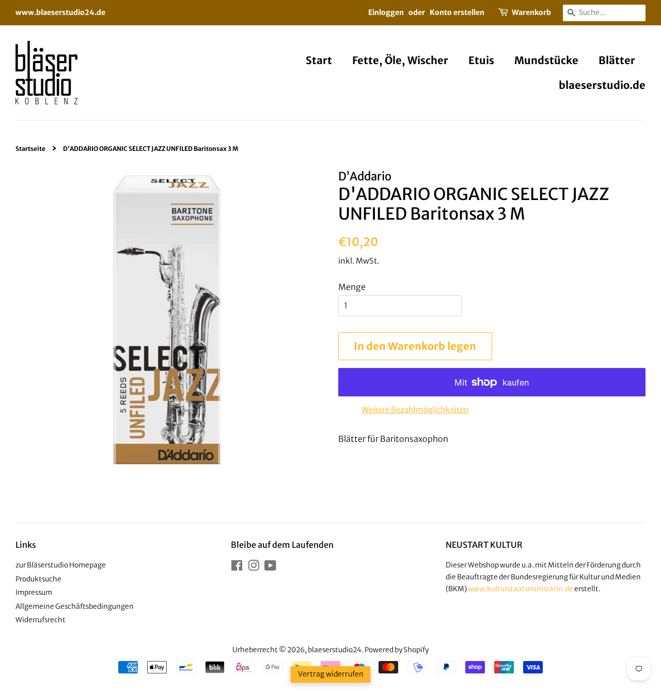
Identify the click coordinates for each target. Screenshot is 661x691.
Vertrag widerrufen (331, 674)
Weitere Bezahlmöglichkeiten (415, 409)
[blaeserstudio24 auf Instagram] (253, 567)
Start (319, 60)
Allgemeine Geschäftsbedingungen (74, 606)
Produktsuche (38, 579)
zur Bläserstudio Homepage (60, 565)
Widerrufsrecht (40, 620)
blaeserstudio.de (602, 85)
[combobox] (604, 13)
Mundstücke (546, 60)
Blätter (617, 60)
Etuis (481, 60)
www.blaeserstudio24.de (60, 12)
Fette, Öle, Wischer (400, 60)
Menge (352, 287)
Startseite (30, 148)
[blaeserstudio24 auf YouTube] (270, 567)
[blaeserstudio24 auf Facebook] (237, 567)
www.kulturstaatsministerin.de (520, 589)
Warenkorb (531, 12)
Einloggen (386, 12)
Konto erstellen (457, 12)
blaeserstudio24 (334, 650)
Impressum (33, 592)
